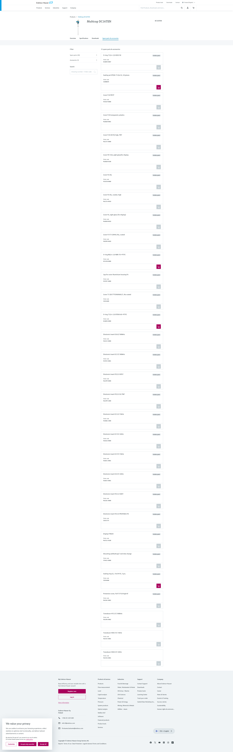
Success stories (162, 702)
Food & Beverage (123, 684)
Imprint (60, 744)
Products (72, 17)
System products (103, 705)
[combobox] (189, 2)
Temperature (102, 698)
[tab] (74, 38)
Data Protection (77, 744)
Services (100, 727)
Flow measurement (104, 687)
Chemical (120, 698)
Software (100, 716)
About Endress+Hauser (164, 684)
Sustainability (161, 705)
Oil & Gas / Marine (123, 691)
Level (99, 691)
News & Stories (162, 694)
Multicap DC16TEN (84, 17)
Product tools (159, 2)
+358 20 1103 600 (68, 718)
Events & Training (162, 698)
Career (159, 691)
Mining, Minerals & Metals (126, 705)
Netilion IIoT (101, 713)
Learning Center (142, 694)
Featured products (103, 720)
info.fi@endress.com (68, 723)
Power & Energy (123, 702)
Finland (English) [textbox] (188, 2)
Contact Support (142, 684)
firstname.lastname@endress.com (72, 728)
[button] (72, 691)
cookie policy (29, 739)
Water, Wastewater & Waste (126, 687)
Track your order (142, 698)
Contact (178, 2)
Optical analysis (102, 709)
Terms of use (68, 744)
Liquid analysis (102, 694)
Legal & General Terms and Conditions (94, 744)
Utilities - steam (122, 709)
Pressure (100, 702)
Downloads (169, 2)
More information (63, 702)
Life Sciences (122, 694)
